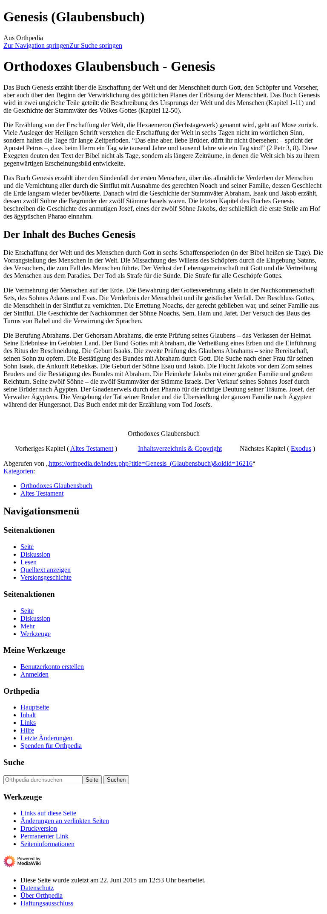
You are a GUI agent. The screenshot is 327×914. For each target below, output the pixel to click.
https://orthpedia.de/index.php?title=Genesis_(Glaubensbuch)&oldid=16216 (150, 463)
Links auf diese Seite (48, 813)
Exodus (301, 448)
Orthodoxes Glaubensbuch (56, 485)
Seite (27, 546)
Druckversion (38, 828)
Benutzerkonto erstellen (52, 666)
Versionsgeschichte (46, 577)
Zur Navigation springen (36, 45)
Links (28, 722)
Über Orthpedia (41, 895)
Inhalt (28, 714)
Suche (13, 762)
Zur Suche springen (95, 45)
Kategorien (18, 471)
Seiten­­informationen (47, 843)
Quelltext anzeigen (45, 569)
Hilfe (27, 730)
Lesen (28, 562)
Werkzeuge (35, 633)
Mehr (27, 626)
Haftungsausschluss (46, 903)
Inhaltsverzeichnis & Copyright (180, 448)
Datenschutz (37, 887)
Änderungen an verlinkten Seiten (64, 820)
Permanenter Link (44, 836)
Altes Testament (91, 448)
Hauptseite (34, 707)
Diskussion (35, 554)
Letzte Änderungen (46, 738)
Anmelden (34, 674)
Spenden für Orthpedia (51, 745)
